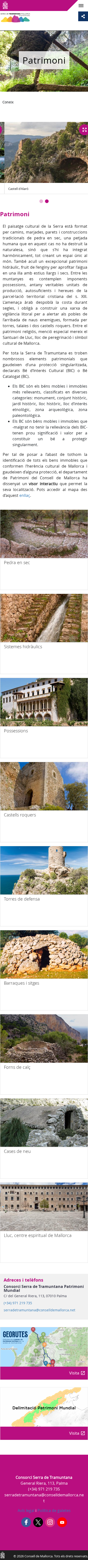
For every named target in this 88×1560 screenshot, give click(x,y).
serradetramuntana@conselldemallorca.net (39, 1310)
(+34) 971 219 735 (18, 1303)
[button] (41, 201)
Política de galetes (53, 1510)
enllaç (24, 495)
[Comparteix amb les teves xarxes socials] (83, 16)
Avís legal (26, 1510)
